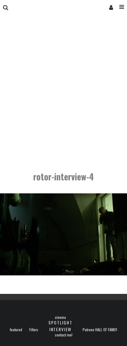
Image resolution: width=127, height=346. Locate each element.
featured (16, 330)
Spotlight (60, 322)
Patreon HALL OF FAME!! (100, 330)
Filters (33, 330)
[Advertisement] (63, 93)
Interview (60, 329)
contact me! (63, 335)
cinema (60, 317)
